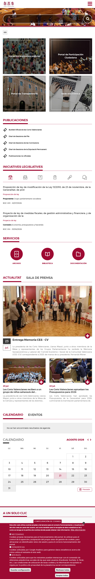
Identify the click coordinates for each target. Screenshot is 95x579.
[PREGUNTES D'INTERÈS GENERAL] (40, 178)
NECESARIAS (18, 534)
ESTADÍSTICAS (18, 547)
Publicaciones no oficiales (20, 156)
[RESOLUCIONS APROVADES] (55, 178)
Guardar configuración (20, 570)
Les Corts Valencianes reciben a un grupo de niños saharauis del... (22, 390)
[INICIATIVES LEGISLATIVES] (10, 178)
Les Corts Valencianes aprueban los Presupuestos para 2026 (69, 390)
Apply (88, 19)
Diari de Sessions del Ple (19, 136)
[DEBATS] (84, 178)
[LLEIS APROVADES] (25, 178)
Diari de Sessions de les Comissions (24, 143)
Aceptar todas (62, 575)
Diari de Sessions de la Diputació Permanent (28, 149)
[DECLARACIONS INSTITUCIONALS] (69, 178)
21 (60, 475)
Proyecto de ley (9, 220)
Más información (78, 530)
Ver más (87, 336)
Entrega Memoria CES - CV (30, 340)
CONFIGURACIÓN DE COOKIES (47, 521)
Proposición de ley (11, 194)
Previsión (86, 489)
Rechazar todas (62, 570)
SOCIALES (16, 555)
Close (83, 523)
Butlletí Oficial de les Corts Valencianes (25, 130)
